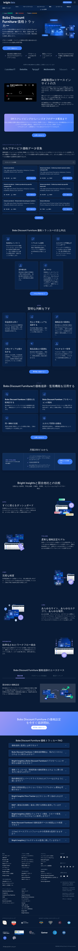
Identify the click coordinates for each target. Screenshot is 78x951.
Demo (17, 6)
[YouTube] (64, 857)
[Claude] (70, 866)
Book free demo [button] (67, 2)
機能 (50, 6)
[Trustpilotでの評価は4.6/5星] (7, 13)
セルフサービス (41, 6)
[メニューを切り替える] (74, 2)
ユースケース (59, 6)
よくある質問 (43, 9)
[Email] (64, 876)
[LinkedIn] (61, 857)
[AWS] (4, 922)
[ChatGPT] (61, 866)
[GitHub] (67, 857)
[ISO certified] (64, 932)
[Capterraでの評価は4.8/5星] (32, 13)
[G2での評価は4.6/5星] (20, 13)
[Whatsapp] (61, 876)
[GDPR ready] (4, 937)
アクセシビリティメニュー (9, 946)
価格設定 (69, 6)
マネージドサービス (28, 6)
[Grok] (73, 866)
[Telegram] (67, 876)
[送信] (73, 162)
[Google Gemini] (67, 866)
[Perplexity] (64, 866)
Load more (39, 217)
